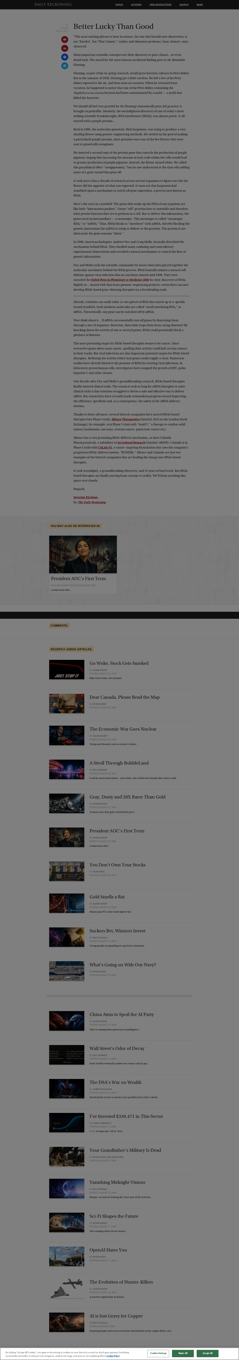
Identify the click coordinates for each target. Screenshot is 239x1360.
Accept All (207, 1353)
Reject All (182, 1353)
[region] (119, 1354)
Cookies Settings (158, 1353)
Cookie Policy (113, 1356)
